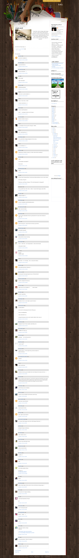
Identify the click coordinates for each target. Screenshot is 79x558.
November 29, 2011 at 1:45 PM (22, 172)
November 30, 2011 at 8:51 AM (22, 302)
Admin (19, 525)
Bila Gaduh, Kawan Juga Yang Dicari (25, 531)
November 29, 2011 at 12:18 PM (22, 147)
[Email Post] (25, 48)
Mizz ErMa (20, 432)
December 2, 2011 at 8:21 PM (22, 463)
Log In (58, 0)
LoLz (60, 4)
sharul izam (20, 234)
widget (62, 75)
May (54, 151)
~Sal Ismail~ (20, 385)
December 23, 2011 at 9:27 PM (22, 547)
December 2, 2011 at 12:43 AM (22, 443)
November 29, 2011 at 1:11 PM (22, 165)
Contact (55, 0)
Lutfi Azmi (20, 285)
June (54, 150)
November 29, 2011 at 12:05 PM (22, 120)
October (54, 144)
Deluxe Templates (47, 556)
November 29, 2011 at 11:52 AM (22, 95)
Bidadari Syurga (21, 228)
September (55, 146)
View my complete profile (56, 36)
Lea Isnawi (20, 116)
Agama (53, 107)
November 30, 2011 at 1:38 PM (22, 332)
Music (53, 117)
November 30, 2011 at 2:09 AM (22, 289)
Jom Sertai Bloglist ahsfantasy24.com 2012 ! (26, 532)
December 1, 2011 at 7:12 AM (22, 389)
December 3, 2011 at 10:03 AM (22, 473)
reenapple (20, 193)
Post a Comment (18, 550)
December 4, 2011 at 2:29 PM (22, 493)
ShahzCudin (20, 200)
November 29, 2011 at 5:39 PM (22, 218)
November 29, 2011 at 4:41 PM (22, 210)
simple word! (19, 28)
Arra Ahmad (20, 483)
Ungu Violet (20, 439)
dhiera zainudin (20, 399)
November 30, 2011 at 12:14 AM (22, 262)
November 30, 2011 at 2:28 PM (22, 345)
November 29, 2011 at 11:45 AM (22, 73)
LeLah (54, 141)
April (54, 153)
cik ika (19, 519)
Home (45, 0)
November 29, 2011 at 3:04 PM (22, 197)
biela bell (19, 376)
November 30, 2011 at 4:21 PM (22, 360)
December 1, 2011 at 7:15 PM (22, 436)
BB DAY (53, 111)
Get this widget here (54, 103)
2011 (53, 132)
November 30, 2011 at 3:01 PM (22, 353)
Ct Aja (19, 221)
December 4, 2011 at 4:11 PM (22, 502)
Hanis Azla (20, 392)
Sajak (53, 118)
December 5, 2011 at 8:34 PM (22, 541)
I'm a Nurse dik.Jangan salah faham (57, 67)
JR (18, 175)
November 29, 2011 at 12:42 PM (22, 154)
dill (18, 496)
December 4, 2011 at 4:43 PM (22, 509)
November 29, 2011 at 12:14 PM (22, 140)
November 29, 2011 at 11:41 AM (22, 66)
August (54, 147)
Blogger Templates (37, 556)
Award (53, 110)
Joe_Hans (20, 292)
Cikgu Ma (19, 466)
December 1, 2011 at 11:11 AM (22, 409)
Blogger (59, 175)
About (48, 0)
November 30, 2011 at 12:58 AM (22, 282)
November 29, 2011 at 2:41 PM (22, 190)
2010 (53, 157)
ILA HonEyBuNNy (21, 512)
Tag (52, 121)
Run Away (20, 452)
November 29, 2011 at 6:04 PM (22, 225)
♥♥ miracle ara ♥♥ (21, 206)
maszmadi (20, 335)
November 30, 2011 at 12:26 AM (22, 269)
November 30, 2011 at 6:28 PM (22, 373)
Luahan (19, 49)
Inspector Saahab (21, 278)
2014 (53, 128)
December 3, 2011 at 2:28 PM (22, 480)
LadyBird (19, 459)
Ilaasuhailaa (20, 213)
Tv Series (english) (55, 123)
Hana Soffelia (20, 328)
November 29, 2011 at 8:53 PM (22, 238)
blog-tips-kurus (20, 446)
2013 (53, 129)
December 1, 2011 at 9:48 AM (22, 396)
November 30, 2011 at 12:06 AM (22, 255)
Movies (53, 116)
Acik (19, 250)
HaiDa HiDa (20, 405)
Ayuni (19, 489)
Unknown (19, 85)
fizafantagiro (20, 298)
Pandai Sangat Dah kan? (57, 137)
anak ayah (20, 348)
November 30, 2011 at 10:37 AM (22, 325)
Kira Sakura (20, 321)
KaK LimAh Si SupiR (21, 419)
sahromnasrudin (21, 305)
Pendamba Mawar (21, 168)
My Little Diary (20, 69)
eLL (18, 76)
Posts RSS (51, 0)
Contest (53, 112)
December (55, 133)
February (54, 154)
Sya (19, 537)
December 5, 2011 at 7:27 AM (22, 534)
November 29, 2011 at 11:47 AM (22, 82)
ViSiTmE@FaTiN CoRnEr (22, 356)
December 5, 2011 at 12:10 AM (22, 516)
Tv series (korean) (55, 122)
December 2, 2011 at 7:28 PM (22, 456)
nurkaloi (19, 107)
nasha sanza (20, 505)
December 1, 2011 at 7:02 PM (22, 429)
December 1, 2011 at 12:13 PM (22, 416)
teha (19, 476)
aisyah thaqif (20, 241)
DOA (53, 113)
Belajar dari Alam (56, 140)
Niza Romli (20, 62)
